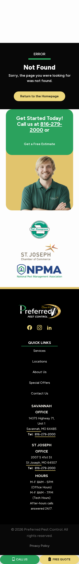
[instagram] (39, 327)
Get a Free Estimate (39, 144)
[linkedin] (49, 327)
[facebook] (29, 327)
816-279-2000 (46, 127)
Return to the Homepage (39, 96)
